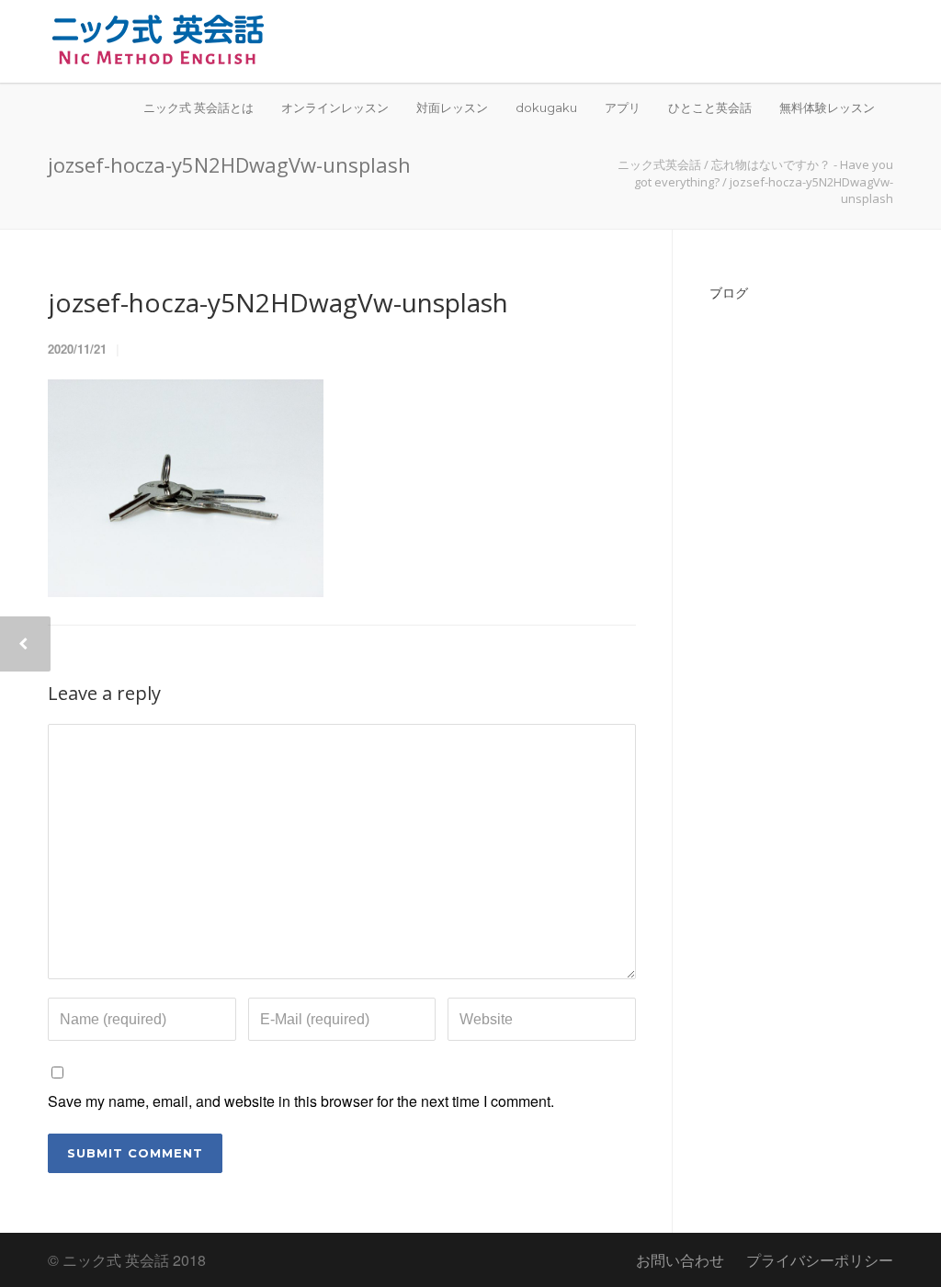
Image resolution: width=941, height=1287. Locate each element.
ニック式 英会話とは (198, 107)
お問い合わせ (680, 1259)
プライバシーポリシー (819, 1259)
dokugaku (546, 107)
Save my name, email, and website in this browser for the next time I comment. (301, 1101)
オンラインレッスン (335, 107)
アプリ (623, 107)
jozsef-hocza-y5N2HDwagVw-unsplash (278, 302)
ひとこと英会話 (710, 107)
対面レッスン (452, 107)
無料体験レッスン (827, 107)
